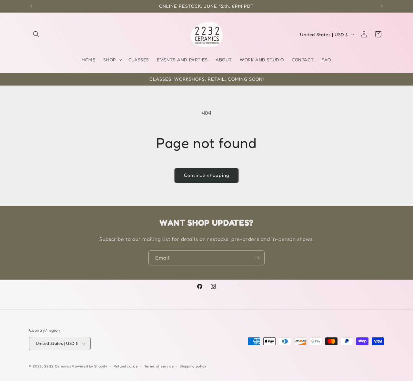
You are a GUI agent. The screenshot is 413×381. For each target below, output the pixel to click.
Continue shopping (206, 175)
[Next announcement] (382, 6)
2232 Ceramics (57, 366)
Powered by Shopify (89, 366)
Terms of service (159, 366)
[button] (36, 34)
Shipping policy (193, 366)
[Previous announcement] (31, 6)
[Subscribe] (257, 257)
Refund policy (126, 366)
